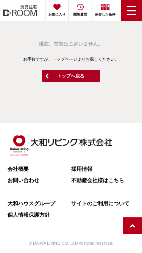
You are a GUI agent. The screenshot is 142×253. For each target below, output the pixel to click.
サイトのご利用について (100, 203)
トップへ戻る (70, 76)
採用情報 (81, 169)
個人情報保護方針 (29, 215)
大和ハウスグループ (31, 203)
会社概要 (18, 169)
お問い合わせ (23, 180)
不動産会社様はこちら (97, 180)
